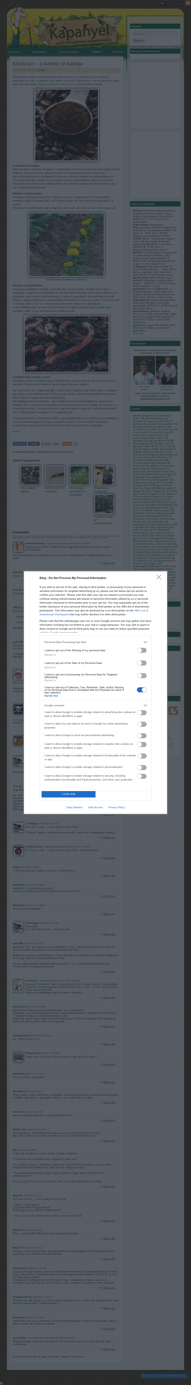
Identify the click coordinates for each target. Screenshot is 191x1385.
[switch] (142, 650)
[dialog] (95, 692)
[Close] (160, 578)
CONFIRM (69, 794)
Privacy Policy (117, 807)
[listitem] (95, 642)
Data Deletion (74, 807)
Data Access (95, 807)
